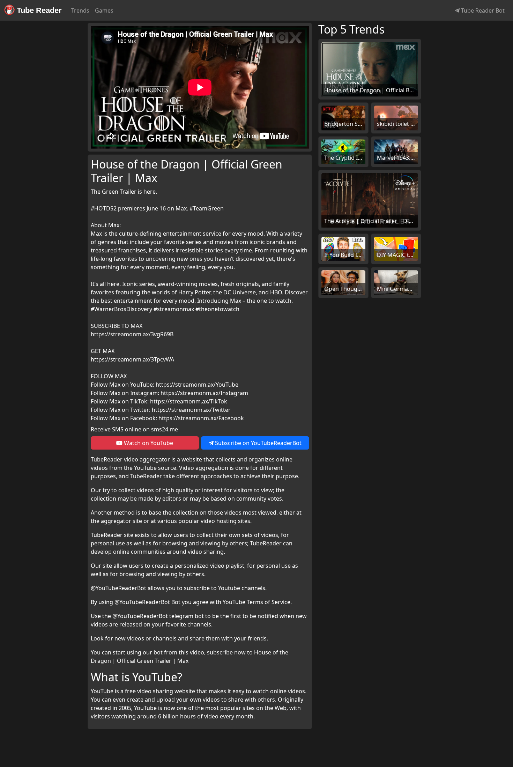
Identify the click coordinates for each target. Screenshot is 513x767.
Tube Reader (38, 10)
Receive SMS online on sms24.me (134, 429)
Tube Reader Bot (482, 10)
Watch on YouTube (147, 443)
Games (104, 10)
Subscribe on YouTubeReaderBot (258, 443)
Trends (80, 10)
